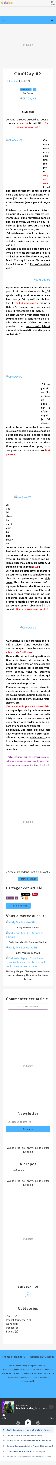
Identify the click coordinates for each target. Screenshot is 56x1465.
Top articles (36, 1369)
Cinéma (13, 81)
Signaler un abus (8, 1373)
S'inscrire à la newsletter (18, 906)
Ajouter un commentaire (28, 1007)
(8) (12, 1324)
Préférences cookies (27, 1381)
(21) (12, 1316)
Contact (47, 1369)
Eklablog (49, 1357)
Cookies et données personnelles (34, 1377)
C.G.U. (20, 1373)
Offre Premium (12, 1377)
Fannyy (30, 1148)
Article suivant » (40, 872)
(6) (12, 1331)
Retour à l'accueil (28, 879)
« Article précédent (17, 872)
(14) (18, 1320)
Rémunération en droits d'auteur (39, 1373)
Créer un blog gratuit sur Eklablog (16, 1369)
